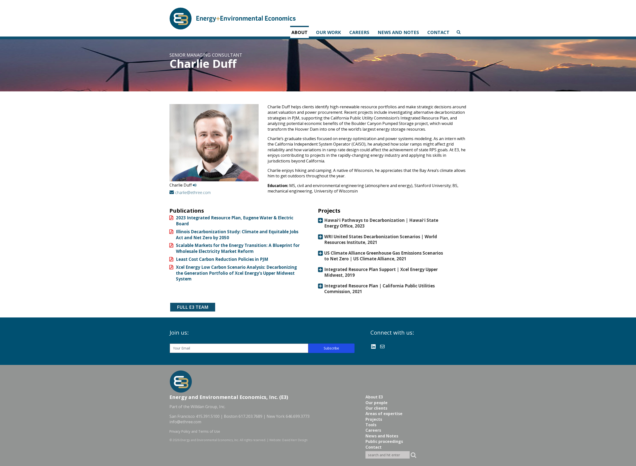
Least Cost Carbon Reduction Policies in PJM (222, 259)
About (299, 32)
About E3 (374, 397)
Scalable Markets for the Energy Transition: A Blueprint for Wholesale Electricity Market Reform (238, 248)
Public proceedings (384, 441)
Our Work (328, 32)
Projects (373, 419)
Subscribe (331, 348)
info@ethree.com (185, 422)
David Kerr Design (295, 440)
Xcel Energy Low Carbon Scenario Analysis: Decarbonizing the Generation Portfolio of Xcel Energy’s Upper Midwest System (236, 273)
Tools (370, 424)
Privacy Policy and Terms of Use (194, 431)
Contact (438, 32)
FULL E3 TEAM (192, 307)
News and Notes (398, 32)
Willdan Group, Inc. (208, 406)
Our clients (376, 408)
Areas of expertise (383, 413)
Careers (359, 32)
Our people (376, 402)
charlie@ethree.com (193, 192)
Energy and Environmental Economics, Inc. (209, 440)
